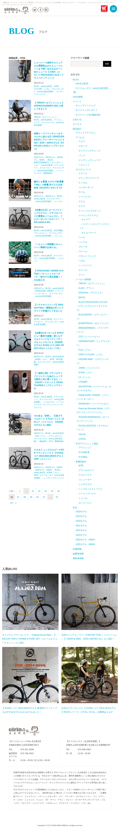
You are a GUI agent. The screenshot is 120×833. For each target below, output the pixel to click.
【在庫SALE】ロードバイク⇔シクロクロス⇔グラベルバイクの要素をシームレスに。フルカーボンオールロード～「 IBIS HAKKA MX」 (49, 216)
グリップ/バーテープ (89, 178)
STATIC (82, 439)
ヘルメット (84, 164)
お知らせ (77, 119)
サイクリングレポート (87, 110)
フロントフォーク (87, 256)
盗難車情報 (78, 553)
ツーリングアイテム (88, 215)
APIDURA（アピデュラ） (91, 292)
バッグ (82, 155)
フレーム (58, 236)
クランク (83, 173)
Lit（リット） (85, 377)
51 (44, 497)
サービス (77, 124)
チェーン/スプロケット (90, 210)
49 (31, 497)
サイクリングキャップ (90, 150)
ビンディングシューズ (52, 404)
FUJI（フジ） (41, 436)
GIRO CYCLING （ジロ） (91, 354)
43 (45, 491)
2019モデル (81, 516)
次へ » (13, 503)
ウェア (37, 122)
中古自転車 (84, 452)
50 (37, 497)
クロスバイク (45, 168)
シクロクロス (49, 402)
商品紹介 (43, 441)
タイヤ (82, 206)
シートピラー (85, 196)
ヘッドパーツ (85, 265)
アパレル (57, 120)
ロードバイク (85, 503)
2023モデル (50, 157)
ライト (82, 274)
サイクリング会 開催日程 (88, 115)
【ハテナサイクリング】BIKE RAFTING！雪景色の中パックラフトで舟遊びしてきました (49, 307)
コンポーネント (86, 187)
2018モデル (81, 511)
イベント (77, 101)
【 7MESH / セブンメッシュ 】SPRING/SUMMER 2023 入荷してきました (49, 105)
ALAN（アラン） (87, 288)
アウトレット (85, 447)
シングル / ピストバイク (53, 478)
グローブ (83, 146)
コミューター (85, 479)
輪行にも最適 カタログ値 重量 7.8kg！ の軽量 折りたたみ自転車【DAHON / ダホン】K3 (49, 184)
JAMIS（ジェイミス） (90, 368)
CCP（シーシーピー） (90, 336)
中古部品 (83, 457)
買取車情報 (78, 558)
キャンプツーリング (85, 105)
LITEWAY (83, 382)
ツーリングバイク (87, 493)
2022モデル (39, 157)
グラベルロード (40, 233)
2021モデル (81, 525)
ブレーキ (83, 246)
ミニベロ (58, 201)
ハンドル (83, 242)
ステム (82, 201)
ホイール (83, 270)
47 (18, 497)
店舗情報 (77, 549)
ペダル (82, 260)
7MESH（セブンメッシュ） (46, 117)
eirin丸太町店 (46, 86)
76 (57, 497)
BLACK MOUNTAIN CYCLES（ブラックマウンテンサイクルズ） (91, 306)
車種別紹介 (48, 173)
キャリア (86, 219)
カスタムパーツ (83, 169)
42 (39, 491)
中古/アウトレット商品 (87, 443)
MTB (52, 359)
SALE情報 (58, 230)
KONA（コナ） (41, 359)
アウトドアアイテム (85, 132)
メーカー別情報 (83, 279)
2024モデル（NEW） (55, 467)
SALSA (82, 434)
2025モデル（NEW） (44, 470)
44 (52, 491)
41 (33, 491)
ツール (82, 237)
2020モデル (81, 521)
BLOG (28, 31)
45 (58, 491)
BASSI (82, 297)
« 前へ (12, 491)
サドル (82, 192)
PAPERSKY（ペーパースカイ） (94, 403)
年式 (51, 441)
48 (24, 497)
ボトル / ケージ (89, 232)
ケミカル (83, 182)
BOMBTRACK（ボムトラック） (94, 323)
